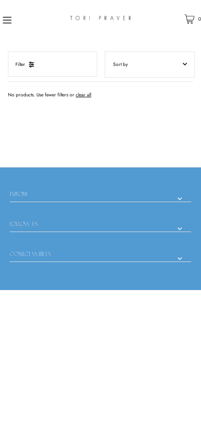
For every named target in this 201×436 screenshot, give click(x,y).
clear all (83, 94)
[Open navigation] (22, 19)
